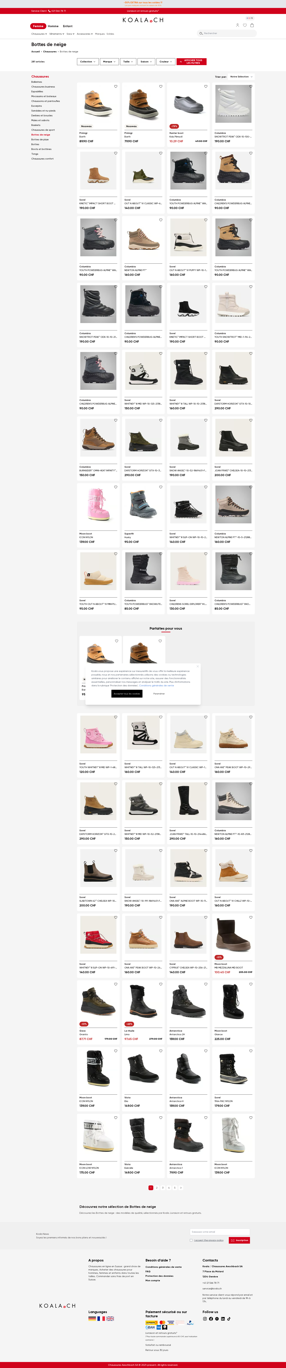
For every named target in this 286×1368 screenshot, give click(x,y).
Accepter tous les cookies (127, 693)
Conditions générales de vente (156, 685)
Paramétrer (159, 693)
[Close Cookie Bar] (198, 666)
